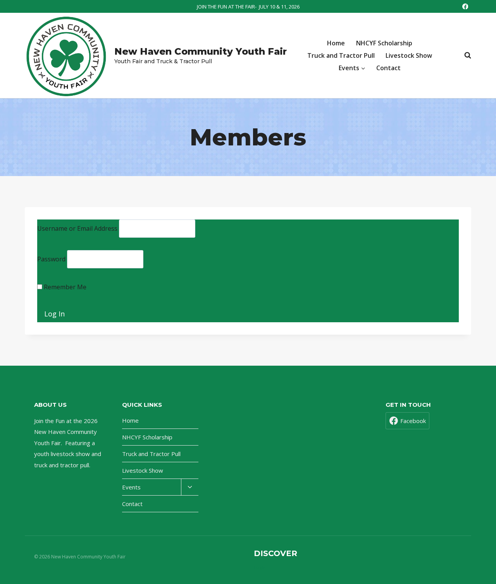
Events (131, 487)
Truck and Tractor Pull (341, 55)
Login (260, 567)
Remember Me (64, 287)
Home (336, 43)
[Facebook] (465, 6)
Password (51, 259)
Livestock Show (409, 55)
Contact (388, 68)
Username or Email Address (77, 228)
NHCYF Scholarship (384, 43)
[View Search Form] (463, 55)
